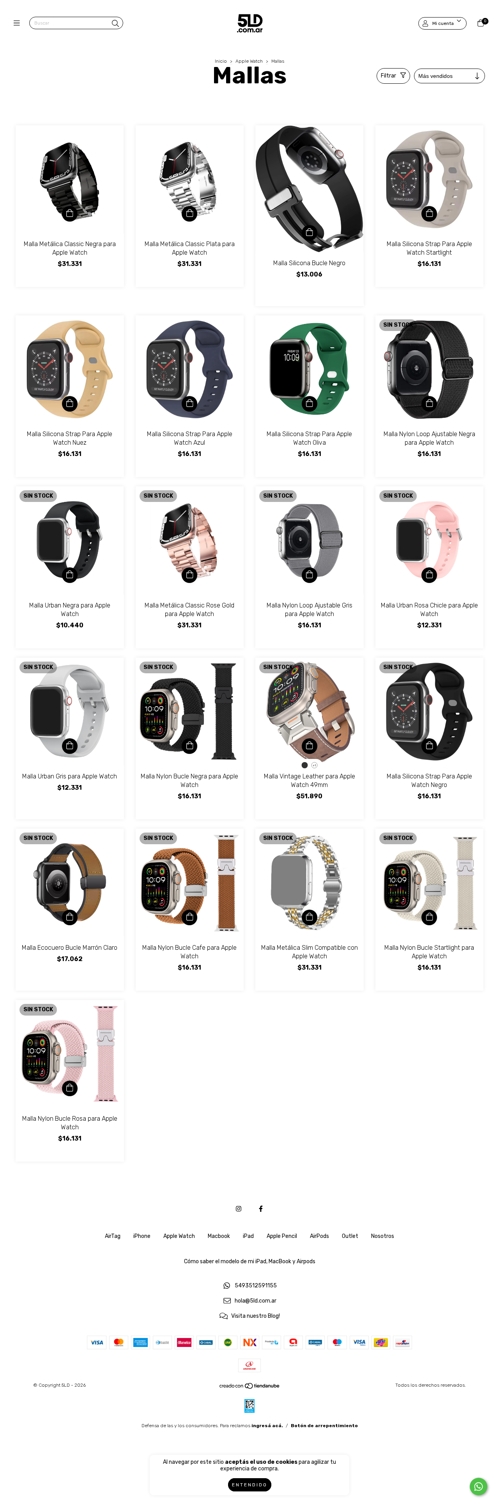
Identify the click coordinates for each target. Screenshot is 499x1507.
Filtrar (388, 75)
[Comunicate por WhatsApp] (478, 1486)
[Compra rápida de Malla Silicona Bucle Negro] (309, 233)
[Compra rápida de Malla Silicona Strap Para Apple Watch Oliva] (309, 404)
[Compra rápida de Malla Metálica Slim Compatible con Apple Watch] (309, 917)
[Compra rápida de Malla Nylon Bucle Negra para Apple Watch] (189, 746)
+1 (314, 765)
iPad (248, 1236)
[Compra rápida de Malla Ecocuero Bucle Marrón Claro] (70, 917)
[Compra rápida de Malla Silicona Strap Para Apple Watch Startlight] (429, 214)
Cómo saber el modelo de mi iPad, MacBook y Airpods (249, 1261)
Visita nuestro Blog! (255, 1316)
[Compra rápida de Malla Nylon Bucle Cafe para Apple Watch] (189, 917)
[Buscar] (115, 23)
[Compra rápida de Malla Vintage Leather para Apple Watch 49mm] (309, 746)
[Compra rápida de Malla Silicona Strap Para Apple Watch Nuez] (70, 404)
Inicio (221, 61)
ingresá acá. (267, 1425)
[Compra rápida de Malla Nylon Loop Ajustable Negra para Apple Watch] (429, 404)
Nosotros (382, 1236)
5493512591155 (256, 1286)
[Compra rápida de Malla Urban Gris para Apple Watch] (70, 746)
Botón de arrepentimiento (324, 1425)
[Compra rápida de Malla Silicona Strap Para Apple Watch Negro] (429, 746)
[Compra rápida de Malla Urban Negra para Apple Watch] (70, 575)
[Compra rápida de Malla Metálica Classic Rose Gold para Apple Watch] (189, 575)
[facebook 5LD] (260, 1209)
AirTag (112, 1236)
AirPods (319, 1236)
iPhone (141, 1236)
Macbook (219, 1236)
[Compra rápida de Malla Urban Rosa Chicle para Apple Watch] (429, 575)
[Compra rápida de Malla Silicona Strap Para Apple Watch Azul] (189, 404)
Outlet (350, 1236)
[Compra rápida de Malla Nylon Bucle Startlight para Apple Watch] (429, 917)
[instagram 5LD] (238, 1209)
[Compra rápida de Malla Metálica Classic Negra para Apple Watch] (70, 214)
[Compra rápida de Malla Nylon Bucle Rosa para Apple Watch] (70, 1088)
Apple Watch (249, 61)
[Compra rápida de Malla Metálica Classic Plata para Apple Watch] (189, 214)
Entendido (249, 1485)
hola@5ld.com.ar (255, 1300)
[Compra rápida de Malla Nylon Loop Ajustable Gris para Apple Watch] (309, 575)
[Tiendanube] (250, 1388)
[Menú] (18, 23)
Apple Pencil (282, 1236)
